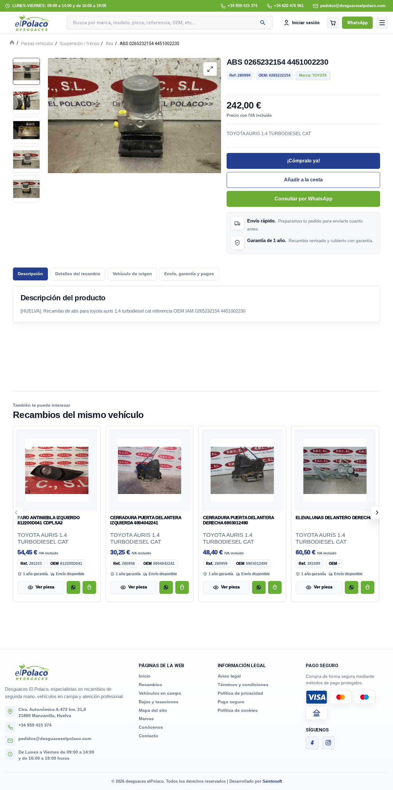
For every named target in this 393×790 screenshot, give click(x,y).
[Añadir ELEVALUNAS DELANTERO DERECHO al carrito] (367, 587)
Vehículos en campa (160, 693)
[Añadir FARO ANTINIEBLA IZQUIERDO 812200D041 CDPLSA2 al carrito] (89, 587)
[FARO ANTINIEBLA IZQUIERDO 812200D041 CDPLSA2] (56, 470)
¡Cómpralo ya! (303, 160)
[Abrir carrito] (333, 23)
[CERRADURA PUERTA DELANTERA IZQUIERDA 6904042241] (149, 470)
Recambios (150, 684)
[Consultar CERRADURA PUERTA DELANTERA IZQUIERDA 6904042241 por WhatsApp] (166, 587)
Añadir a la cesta (303, 179)
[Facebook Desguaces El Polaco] (312, 742)
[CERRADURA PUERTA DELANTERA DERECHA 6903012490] (242, 470)
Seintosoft (272, 781)
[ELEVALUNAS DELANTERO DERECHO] (334, 470)
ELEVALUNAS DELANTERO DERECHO (334, 517)
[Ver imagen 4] (26, 159)
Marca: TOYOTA (313, 75)
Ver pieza (45, 587)
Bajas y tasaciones (158, 701)
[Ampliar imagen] (210, 69)
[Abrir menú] (382, 23)
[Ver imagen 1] (26, 71)
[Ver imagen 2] (26, 100)
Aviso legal (229, 676)
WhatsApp (357, 22)
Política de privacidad (240, 693)
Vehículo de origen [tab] (132, 274)
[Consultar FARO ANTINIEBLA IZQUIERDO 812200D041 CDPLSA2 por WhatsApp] (73, 587)
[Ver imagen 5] (26, 189)
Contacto (148, 735)
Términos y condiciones (243, 684)
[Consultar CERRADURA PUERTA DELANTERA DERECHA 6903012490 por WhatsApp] (259, 587)
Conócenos (151, 727)
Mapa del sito (153, 710)
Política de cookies (238, 710)
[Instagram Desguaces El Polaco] (328, 742)
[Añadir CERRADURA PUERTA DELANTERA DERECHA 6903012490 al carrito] (275, 587)
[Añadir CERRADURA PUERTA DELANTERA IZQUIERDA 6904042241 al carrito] (182, 587)
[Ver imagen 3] (26, 130)
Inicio (144, 676)
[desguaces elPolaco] (32, 23)
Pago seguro (231, 701)
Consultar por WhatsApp (303, 198)
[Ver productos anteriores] (16, 512)
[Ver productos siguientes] (377, 512)
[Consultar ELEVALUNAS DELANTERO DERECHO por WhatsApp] (351, 587)
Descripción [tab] (30, 274)
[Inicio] (12, 43)
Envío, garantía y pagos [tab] (189, 274)
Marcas (146, 718)
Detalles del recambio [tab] (77, 274)
